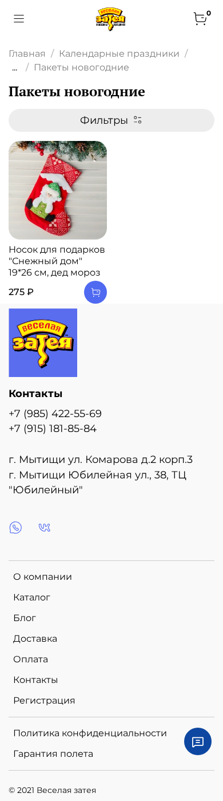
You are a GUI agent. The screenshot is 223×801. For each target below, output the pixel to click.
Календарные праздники (119, 53)
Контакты (35, 679)
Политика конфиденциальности (90, 733)
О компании (42, 576)
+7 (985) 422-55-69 (55, 413)
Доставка (35, 638)
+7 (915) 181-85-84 (53, 428)
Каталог (31, 597)
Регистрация (44, 700)
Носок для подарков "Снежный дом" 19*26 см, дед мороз (57, 261)
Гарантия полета (53, 753)
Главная (27, 53)
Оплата (30, 659)
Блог (24, 617)
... (14, 67)
